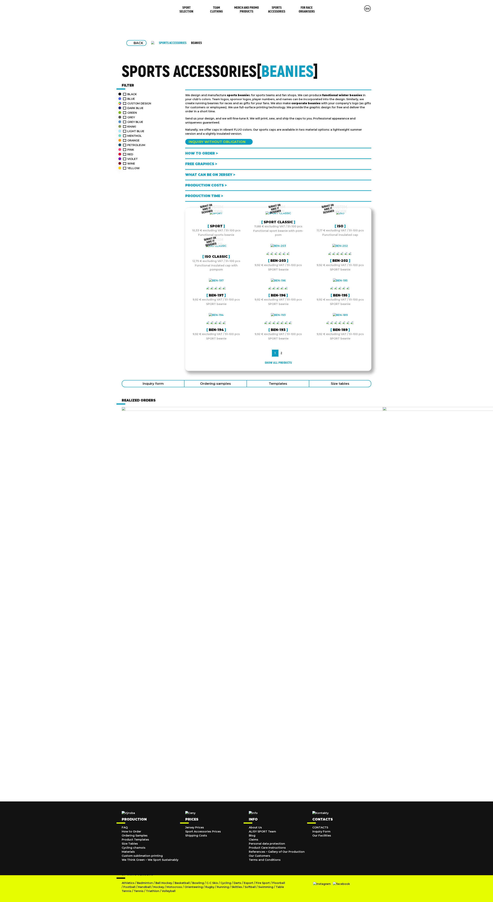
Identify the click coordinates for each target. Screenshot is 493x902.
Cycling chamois (133, 847)
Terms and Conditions (265, 860)
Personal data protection (267, 843)
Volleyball (168, 891)
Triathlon (152, 891)
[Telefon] (360, 8)
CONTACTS (320, 827)
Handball (144, 887)
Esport (248, 883)
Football (129, 887)
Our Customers (259, 855)
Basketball (182, 883)
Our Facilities (321, 835)
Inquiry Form (321, 831)
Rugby (209, 887)
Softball (250, 887)
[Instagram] (322, 884)
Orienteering (193, 887)
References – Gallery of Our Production (277, 851)
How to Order (131, 831)
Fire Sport (263, 883)
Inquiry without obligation (217, 142)
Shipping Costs (196, 835)
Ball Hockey (163, 883)
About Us (255, 827)
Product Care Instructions (267, 847)
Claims (253, 839)
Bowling (198, 883)
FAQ (125, 827)
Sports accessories (172, 43)
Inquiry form (153, 383)
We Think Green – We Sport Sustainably (150, 860)
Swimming (265, 887)
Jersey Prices (194, 827)
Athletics (128, 883)
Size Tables (130, 843)
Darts (237, 883)
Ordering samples (215, 383)
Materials (128, 851)
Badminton (145, 883)
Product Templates (135, 839)
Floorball (278, 883)
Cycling (226, 883)
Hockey (158, 887)
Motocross (174, 887)
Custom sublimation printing (142, 855)
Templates (278, 383)
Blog (252, 835)
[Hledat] (352, 8)
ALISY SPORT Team (262, 831)
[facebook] (341, 884)
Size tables (340, 383)
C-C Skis (212, 883)
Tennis (138, 891)
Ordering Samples (135, 835)
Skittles (236, 887)
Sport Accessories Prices (203, 831)
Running (223, 887)
